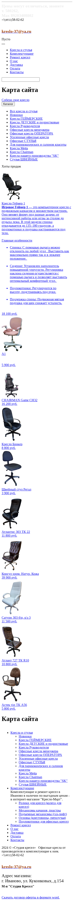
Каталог (8, 104)
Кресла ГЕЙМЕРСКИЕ (26, 118)
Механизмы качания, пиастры (40, 810)
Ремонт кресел (20, 57)
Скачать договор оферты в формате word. (31, 897)
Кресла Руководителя (25, 126)
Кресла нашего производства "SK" (34, 155)
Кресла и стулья (21, 50)
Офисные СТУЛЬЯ (23, 141)
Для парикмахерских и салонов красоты (38, 144)
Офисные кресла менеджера (29, 129)
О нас (14, 61)
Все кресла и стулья (23, 111)
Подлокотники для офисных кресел (44, 821)
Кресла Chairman (21, 152)
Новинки (16, 115)
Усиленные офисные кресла (29, 137)
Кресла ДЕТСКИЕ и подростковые (34, 122)
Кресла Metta (19, 148)
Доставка (16, 64)
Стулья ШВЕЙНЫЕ (24, 159)
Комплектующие (22, 53)
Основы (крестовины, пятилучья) (42, 818)
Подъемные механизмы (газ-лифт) (43, 814)
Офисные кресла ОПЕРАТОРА (31, 133)
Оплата (15, 68)
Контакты (17, 72)
